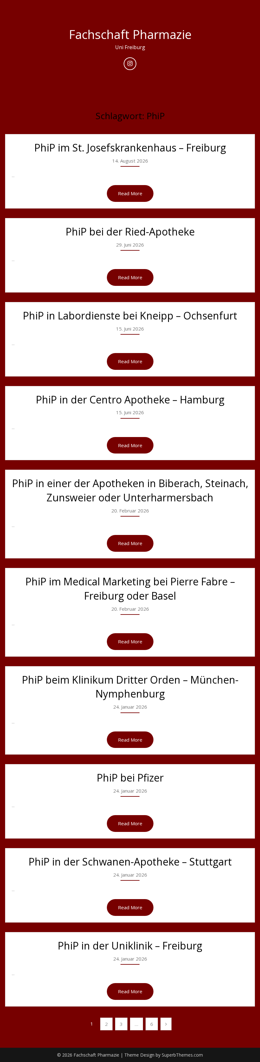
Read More (130, 193)
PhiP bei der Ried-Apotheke (130, 231)
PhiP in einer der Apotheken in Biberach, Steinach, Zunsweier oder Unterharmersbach (130, 490)
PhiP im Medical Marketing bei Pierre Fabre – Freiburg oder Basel (130, 588)
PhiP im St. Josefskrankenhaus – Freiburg (130, 147)
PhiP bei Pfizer (130, 777)
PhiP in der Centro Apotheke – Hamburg (130, 399)
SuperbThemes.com (182, 1055)
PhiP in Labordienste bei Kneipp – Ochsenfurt (130, 315)
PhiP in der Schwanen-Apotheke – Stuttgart (130, 861)
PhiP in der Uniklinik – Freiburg (130, 945)
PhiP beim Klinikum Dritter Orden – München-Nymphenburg (130, 687)
